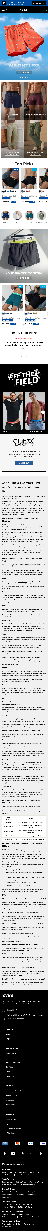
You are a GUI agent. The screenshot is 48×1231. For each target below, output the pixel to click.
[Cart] (41, 10)
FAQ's (8, 1072)
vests (44, 639)
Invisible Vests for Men (10, 1185)
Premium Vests (7, 1182)
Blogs (8, 1039)
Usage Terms (10, 1105)
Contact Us (10, 1076)
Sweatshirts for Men (9, 1214)
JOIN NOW (24, 463)
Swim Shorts (19, 1195)
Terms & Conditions (13, 1095)
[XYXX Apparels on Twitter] (23, 1153)
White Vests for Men (36, 1182)
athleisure (37, 496)
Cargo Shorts (7, 1195)
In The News (10, 1133)
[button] (23, 324)
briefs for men (22, 582)
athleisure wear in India (10, 664)
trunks (7, 597)
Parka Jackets (24, 1217)
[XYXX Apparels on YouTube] (13, 1153)
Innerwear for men (9, 1172)
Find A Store (10, 1067)
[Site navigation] (3, 10)
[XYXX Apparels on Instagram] (42, 1154)
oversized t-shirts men (17, 753)
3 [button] (25, 77)
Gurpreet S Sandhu (33, 431)
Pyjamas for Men (38, 1217)
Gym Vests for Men (28, 1185)
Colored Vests (21, 1182)
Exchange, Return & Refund (15, 1091)
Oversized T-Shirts (8, 1207)
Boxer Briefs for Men (23, 1175)
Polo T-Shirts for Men (22, 1204)
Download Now (38, 3)
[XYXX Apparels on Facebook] (5, 1154)
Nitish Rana (8, 431)
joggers (14, 948)
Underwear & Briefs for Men (29, 1172)
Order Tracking (11, 1053)
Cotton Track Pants (9, 1217)
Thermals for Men (8, 1224)
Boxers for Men (7, 1192)
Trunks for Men (7, 1175)
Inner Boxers (20, 1192)
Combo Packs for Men (26, 1224)
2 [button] (22, 77)
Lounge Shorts (33, 1192)
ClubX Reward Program (14, 1128)
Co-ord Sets (6, 1227)
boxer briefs (38, 626)
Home (8, 1034)
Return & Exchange (12, 1058)
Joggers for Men (25, 1214)
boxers (16, 626)
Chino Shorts (31, 1195)
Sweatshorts (6, 1197)
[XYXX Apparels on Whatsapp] (32, 1154)
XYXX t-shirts (6, 743)
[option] (24, 46)
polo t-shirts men (37, 751)
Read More (24, 352)
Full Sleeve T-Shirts (25, 1207)
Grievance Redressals (13, 1062)
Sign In (8, 1124)
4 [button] (27, 77)
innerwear (24, 872)
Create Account (11, 1119)
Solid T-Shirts (7, 1204)
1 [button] (20, 77)
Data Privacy (10, 1100)
